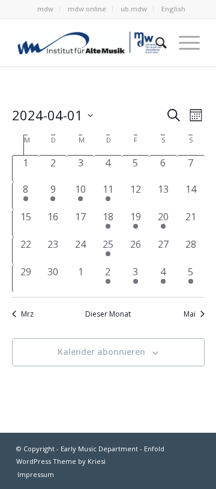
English (173, 8)
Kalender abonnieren (101, 351)
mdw (45, 8)
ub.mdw (134, 8)
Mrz (27, 314)
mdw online (87, 8)
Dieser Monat (108, 314)
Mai (190, 314)
